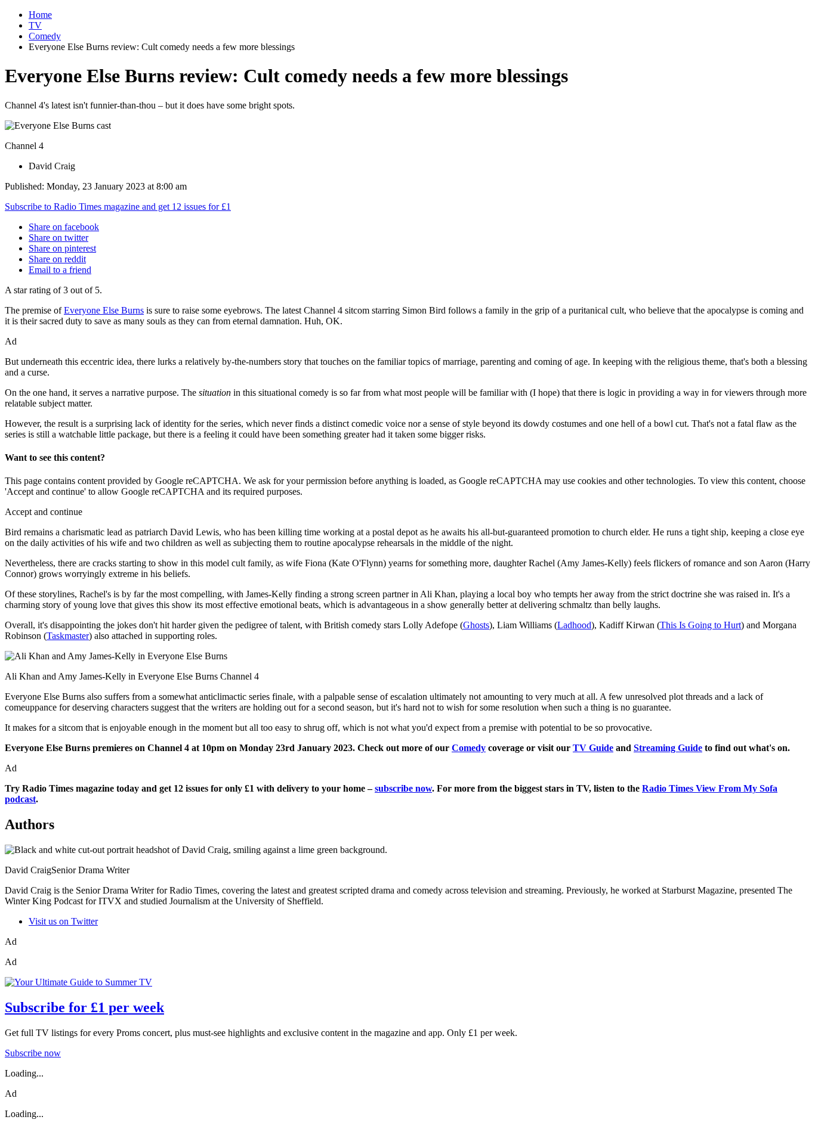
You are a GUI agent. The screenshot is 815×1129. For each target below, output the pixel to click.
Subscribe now (33, 1053)
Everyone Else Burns (104, 310)
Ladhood (574, 625)
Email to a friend (60, 270)
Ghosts (476, 625)
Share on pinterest (62, 248)
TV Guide (593, 748)
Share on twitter (58, 237)
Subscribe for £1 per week (84, 1007)
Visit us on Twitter (63, 921)
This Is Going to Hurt (700, 625)
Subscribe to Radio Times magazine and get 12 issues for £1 (118, 206)
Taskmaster (68, 636)
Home (40, 15)
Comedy (45, 36)
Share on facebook (64, 227)
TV (35, 25)
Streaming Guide (668, 748)
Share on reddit (57, 259)
